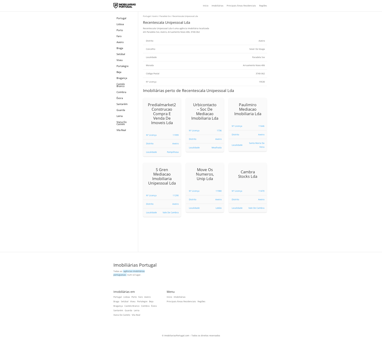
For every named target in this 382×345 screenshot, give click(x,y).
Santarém (122, 104)
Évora (120, 98)
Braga (120, 48)
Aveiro (120, 42)
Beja (119, 72)
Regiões (263, 5)
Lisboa (120, 24)
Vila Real (121, 130)
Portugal (121, 18)
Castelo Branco (121, 85)
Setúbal (121, 54)
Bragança (122, 78)
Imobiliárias (217, 5)
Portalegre (122, 66)
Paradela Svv (165, 16)
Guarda (121, 110)
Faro (119, 36)
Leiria (120, 116)
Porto (120, 30)
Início (205, 5)
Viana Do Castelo (122, 123)
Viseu (120, 60)
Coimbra (121, 92)
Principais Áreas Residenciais (241, 5)
